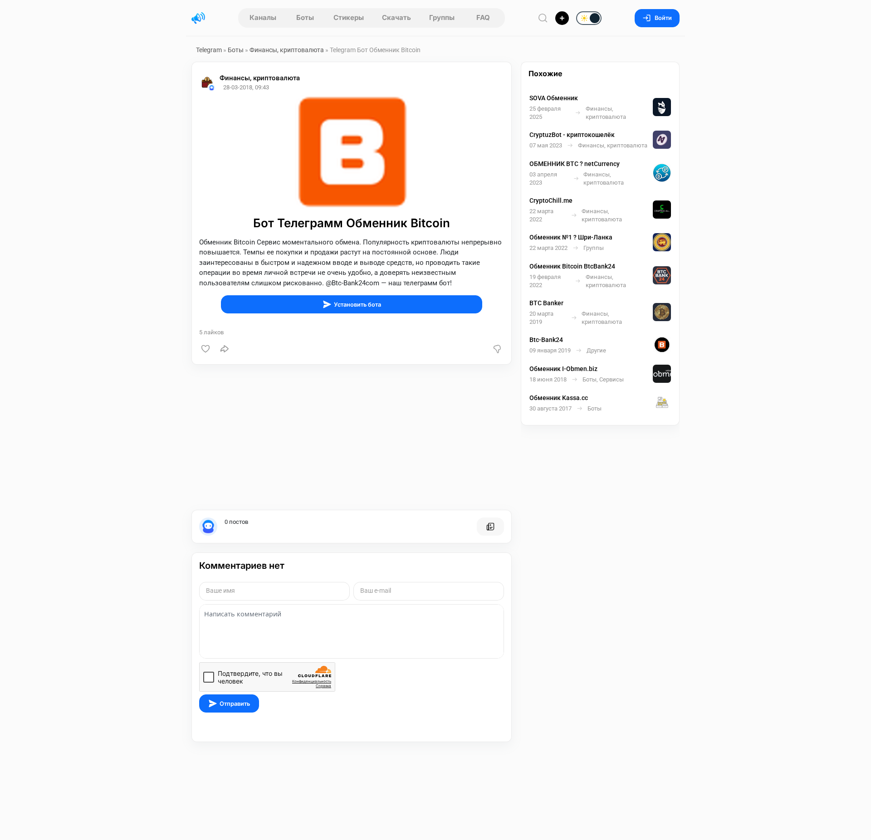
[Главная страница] (198, 18)
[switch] (559, 18)
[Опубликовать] (562, 18)
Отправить (235, 703)
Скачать (396, 17)
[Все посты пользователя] (490, 527)
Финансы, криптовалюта (287, 50)
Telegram (209, 50)
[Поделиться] (224, 349)
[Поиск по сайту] (543, 18)
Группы (442, 17)
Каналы (263, 17)
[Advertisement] (351, 437)
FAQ (483, 17)
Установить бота (357, 304)
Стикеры (348, 17)
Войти (663, 18)
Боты (305, 17)
